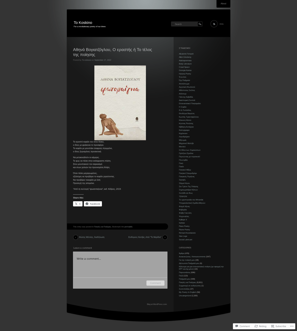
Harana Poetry (185, 74)
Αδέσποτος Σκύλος (187, 90)
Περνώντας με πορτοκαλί (189, 157)
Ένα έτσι (182, 77)
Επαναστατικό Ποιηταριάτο (190, 103)
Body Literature (185, 64)
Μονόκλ (182, 147)
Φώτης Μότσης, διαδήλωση (91, 237)
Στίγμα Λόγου (184, 183)
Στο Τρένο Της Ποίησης (188, 186)
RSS (221, 24)
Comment (155, 283)
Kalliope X (183, 220)
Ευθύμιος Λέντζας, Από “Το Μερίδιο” (144, 237)
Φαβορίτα (183, 210)
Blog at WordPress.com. (157, 304)
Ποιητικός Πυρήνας (187, 176)
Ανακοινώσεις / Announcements (192, 257)
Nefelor (182, 223)
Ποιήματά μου (184, 279)
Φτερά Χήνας (184, 206)
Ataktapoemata (185, 60)
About (223, 3)
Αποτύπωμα (184, 84)
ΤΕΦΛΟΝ (183, 196)
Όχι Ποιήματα (184, 80)
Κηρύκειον (183, 133)
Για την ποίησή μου (187, 260)
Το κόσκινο (86, 60)
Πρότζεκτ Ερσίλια (186, 153)
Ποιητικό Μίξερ (185, 170)
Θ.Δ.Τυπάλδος (185, 110)
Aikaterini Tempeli (186, 54)
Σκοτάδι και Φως (186, 193)
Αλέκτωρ (182, 94)
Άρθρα (181, 253)
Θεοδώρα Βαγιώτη (186, 113)
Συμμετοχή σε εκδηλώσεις (190, 286)
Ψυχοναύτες (184, 216)
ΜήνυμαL (183, 140)
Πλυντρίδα (183, 160)
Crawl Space (184, 67)
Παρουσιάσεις (184, 272)
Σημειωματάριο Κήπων (188, 190)
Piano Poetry (184, 226)
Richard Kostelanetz (187, 233)
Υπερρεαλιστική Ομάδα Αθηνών (192, 203)
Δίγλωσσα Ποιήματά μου (189, 263)
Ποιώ (181, 163)
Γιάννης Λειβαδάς (186, 97)
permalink (128, 227)
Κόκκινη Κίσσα (185, 120)
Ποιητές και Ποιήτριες (102, 227)
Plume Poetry (184, 230)
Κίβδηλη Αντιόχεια (186, 127)
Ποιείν (181, 167)
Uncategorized (185, 296)
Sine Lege (183, 236)
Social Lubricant (185, 240)
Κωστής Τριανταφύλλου (189, 117)
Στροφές (182, 180)
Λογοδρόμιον (184, 137)
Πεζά (181, 276)
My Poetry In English (187, 292)
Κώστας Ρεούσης (186, 123)
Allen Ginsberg (185, 57)
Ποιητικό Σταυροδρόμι (188, 173)
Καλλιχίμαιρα (184, 130)
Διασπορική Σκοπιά (187, 100)
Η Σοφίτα (182, 107)
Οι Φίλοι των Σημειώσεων (190, 150)
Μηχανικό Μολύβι (186, 143)
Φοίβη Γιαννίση (185, 213)
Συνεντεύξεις (184, 289)
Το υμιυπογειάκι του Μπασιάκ (191, 200)
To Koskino (83, 22)
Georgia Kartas (185, 70)
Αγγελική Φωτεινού (187, 87)
